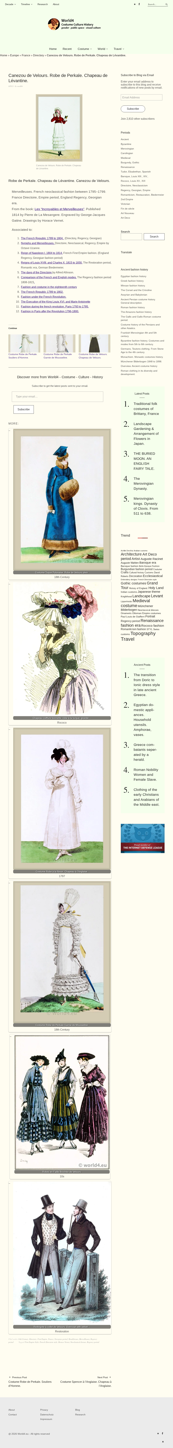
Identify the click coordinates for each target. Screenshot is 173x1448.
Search (125, 231)
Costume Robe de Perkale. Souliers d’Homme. (30, 1381)
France (26, 55)
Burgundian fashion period (137, 569)
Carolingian (127, 153)
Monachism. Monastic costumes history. (142, 357)
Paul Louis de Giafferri (133, 616)
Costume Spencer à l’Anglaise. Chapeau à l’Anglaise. (86, 1381)
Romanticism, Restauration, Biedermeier (142, 194)
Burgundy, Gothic (130, 162)
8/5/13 (11, 86)
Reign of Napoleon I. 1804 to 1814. (42, 253)
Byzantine (126, 144)
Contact (12, 1414)
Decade (9, 4)
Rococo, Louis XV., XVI (133, 181)
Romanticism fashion (133, 629)
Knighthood (126, 596)
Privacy (44, 1409)
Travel (117, 49)
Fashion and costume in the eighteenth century (49, 287)
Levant (157, 596)
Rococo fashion (152, 625)
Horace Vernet (63, 1342)
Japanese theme (149, 591)
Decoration (135, 576)
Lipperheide (126, 601)
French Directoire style (48, 1342)
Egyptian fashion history (133, 276)
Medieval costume (135, 603)
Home (53, 49)
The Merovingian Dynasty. (144, 483)
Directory (38, 55)
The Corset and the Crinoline (136, 290)
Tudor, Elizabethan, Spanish (136, 171)
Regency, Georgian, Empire (135, 190)
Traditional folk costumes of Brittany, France (146, 409)
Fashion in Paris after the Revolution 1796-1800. (50, 311)
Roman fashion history (133, 307)
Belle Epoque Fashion (149, 566)
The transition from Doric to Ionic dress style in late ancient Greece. (147, 685)
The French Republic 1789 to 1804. (42, 238)
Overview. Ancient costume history (139, 366)
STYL (150, 629)
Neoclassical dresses (78, 1342)
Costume (83, 49)
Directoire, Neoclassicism (134, 185)
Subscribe (24, 409)
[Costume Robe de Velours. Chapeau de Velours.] (94, 343)
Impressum (46, 1419)
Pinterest (134, 4)
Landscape (141, 596)
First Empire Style (32, 1342)
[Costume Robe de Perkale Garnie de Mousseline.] (59, 343)
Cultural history (136, 572)
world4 (20, 86)
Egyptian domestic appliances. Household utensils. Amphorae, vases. (144, 719)
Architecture (131, 554)
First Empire (42, 1339)
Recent (67, 49)
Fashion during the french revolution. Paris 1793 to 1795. (55, 306)
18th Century (23, 1339)
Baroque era (147, 562)
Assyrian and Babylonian (134, 294)
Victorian (125, 204)
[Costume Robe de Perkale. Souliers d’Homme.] (24, 343)
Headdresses (73, 1339)
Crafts (125, 572)
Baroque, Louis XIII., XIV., (134, 176)
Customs (149, 572)
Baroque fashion (129, 566)
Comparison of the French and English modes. (49, 277)
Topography (143, 633)
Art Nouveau (127, 213)
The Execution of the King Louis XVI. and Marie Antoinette (55, 301)
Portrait (150, 616)
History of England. (138, 588)
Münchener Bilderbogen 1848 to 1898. (141, 361)
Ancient (125, 139)
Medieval (125, 158)
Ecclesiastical (153, 576)
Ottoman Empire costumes (146, 613)
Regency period (93, 1342)
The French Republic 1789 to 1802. (42, 291)
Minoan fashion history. (133, 285)
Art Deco (125, 217)
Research (43, 4)
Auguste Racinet (152, 559)
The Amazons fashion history (136, 312)
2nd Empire (127, 199)
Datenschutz (47, 1414)
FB (139, 4)
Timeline (25, 4)
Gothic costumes (133, 583)
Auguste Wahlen (130, 562)
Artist (136, 559)
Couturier (157, 569)
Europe (14, 55)
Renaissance (128, 167)
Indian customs (129, 592)
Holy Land (156, 588)
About (56, 4)
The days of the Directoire (36, 272)
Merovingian (127, 148)
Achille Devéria (127, 551)
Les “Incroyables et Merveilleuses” (59, 209)
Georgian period (61, 1339)
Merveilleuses (84, 1339)
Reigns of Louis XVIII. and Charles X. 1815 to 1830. (51, 262)
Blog (77, 1409)
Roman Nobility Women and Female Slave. (146, 775)
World (101, 49)
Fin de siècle (127, 208)
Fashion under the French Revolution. (43, 296)
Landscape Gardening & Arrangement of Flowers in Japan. (146, 434)
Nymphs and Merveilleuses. (38, 243)
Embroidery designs (129, 580)
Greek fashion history (132, 280)
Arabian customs (140, 551)
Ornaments (126, 613)
